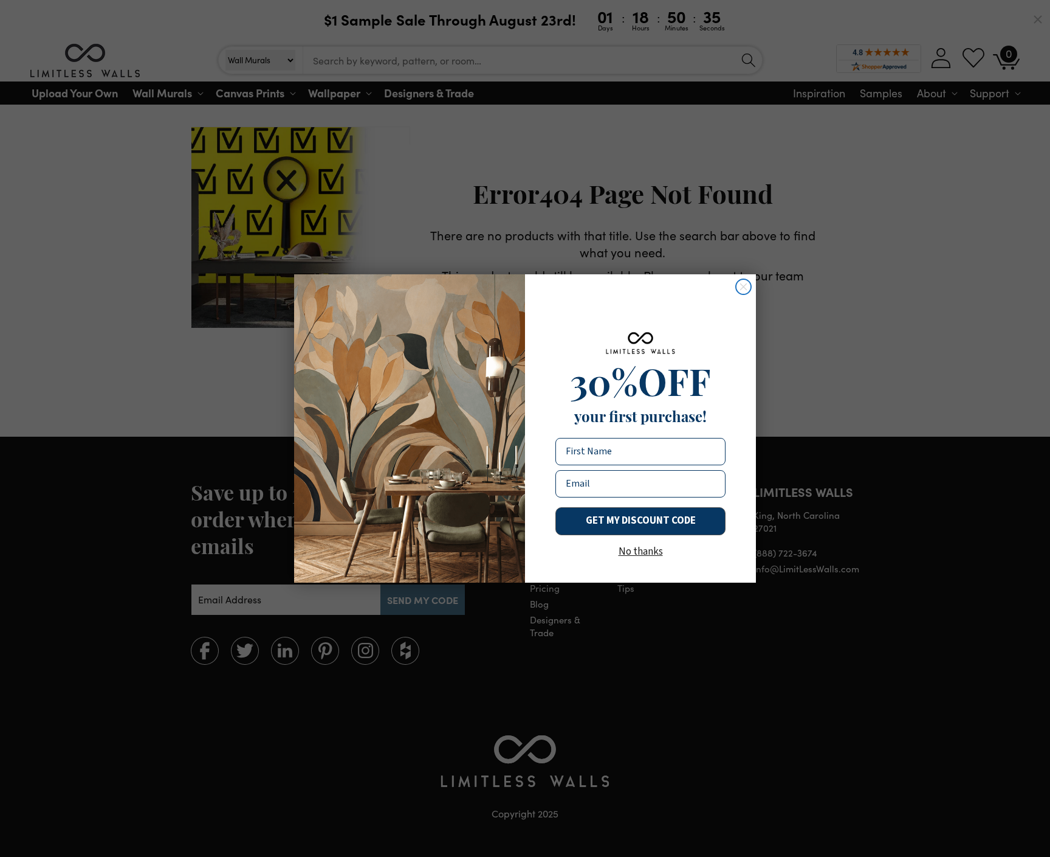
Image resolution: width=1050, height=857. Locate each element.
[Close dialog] (743, 286)
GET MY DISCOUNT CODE (641, 520)
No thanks (641, 551)
